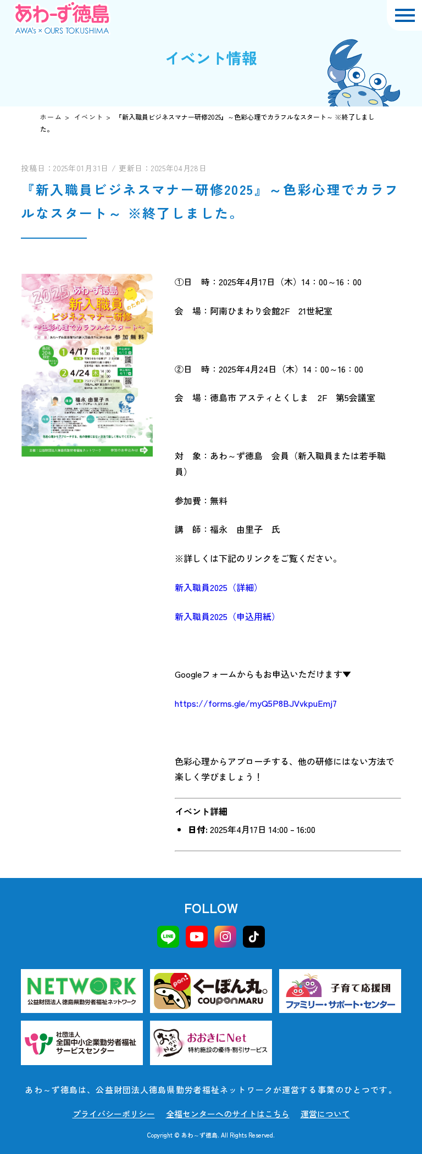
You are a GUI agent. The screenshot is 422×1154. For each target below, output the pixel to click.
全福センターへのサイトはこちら (228, 1113)
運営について (325, 1113)
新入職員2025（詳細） (219, 587)
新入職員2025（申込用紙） (227, 616)
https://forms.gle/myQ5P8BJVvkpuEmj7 (256, 703)
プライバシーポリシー (114, 1113)
